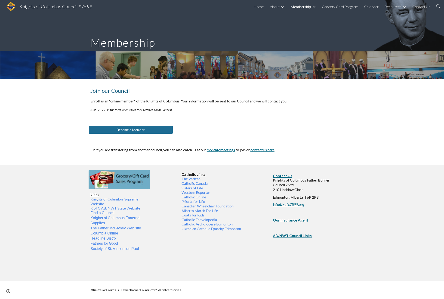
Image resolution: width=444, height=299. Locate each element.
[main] (199, 39)
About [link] (275, 6)
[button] (438, 6)
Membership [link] (300, 6)
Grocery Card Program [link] (340, 6)
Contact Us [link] (421, 6)
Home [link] (259, 6)
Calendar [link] (371, 6)
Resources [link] (393, 6)
